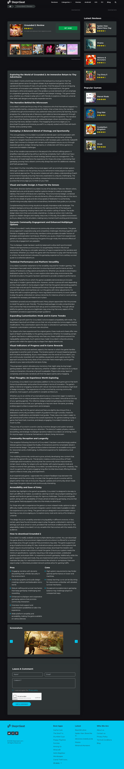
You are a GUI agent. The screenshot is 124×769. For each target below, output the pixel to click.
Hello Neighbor (59, 753)
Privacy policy (33, 690)
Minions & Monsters (82, 745)
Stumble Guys (59, 737)
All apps (56, 763)
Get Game (68, 28)
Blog (99, 743)
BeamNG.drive (80, 730)
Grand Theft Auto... (60, 760)
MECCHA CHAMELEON (84, 739)
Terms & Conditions (104, 740)
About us (100, 730)
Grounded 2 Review (34, 25)
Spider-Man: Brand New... (83, 734)
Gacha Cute (57, 730)
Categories (66, 2)
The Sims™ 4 (58, 733)
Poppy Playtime (59, 740)
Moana (77, 742)
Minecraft (57, 750)
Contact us (101, 733)
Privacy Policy (102, 737)
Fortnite (56, 743)
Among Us (57, 746)
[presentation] (11, 641)
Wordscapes (58, 756)
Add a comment (22, 704)
